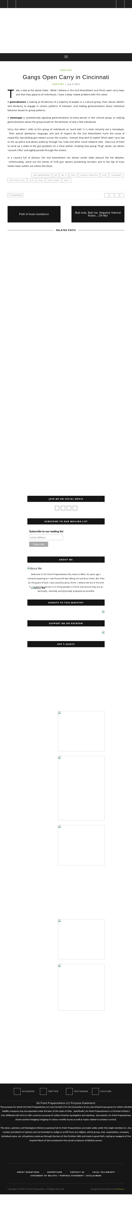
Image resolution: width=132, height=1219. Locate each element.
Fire (53, 349)
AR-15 (64, 175)
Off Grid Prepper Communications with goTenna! (66, 395)
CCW (104, 175)
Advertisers (54, 1172)
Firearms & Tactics (46, 307)
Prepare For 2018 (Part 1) (66, 270)
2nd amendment (41, 175)
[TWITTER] (43, 1091)
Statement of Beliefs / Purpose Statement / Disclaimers (66, 1176)
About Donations (28, 1172)
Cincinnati (116, 175)
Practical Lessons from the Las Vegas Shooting (66, 311)
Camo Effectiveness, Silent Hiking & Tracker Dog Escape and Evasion (66, 437)
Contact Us (77, 1172)
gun (31, 180)
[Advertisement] (50, 686)
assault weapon (89, 175)
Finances (40, 265)
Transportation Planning (66, 433)
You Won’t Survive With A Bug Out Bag (14, 466)
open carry (53, 180)
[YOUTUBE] (95, 1091)
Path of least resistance (34, 214)
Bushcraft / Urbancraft (15, 439)
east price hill (17, 180)
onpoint (58, 84)
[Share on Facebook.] (106, 195)
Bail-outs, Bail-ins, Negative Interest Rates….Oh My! (98, 214)
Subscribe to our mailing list (46, 531)
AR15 (73, 175)
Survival (66, 70)
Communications (54, 391)
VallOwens (119, 1189)
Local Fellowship (103, 1172)
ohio (40, 180)
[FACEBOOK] (17, 1091)
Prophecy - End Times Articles (66, 265)
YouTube (76, 349)
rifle (66, 180)
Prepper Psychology (72, 307)
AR (56, 175)
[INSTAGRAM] (69, 1091)
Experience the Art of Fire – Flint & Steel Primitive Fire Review (66, 353)
